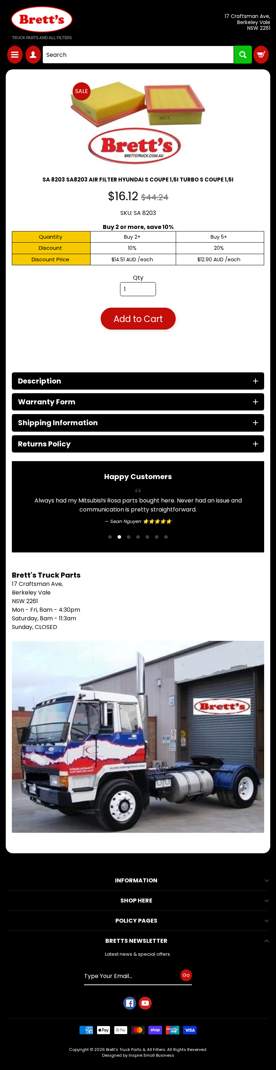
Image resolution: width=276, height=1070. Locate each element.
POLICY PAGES (136, 921)
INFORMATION (136, 880)
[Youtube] (145, 1003)
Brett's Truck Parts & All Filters (135, 1049)
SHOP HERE (136, 900)
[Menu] (15, 55)
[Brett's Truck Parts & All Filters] (42, 23)
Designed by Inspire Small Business (138, 1055)
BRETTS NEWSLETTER (136, 941)
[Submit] (243, 55)
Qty (138, 278)
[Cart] (261, 55)
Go (186, 975)
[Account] (33, 55)
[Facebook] (129, 1003)
